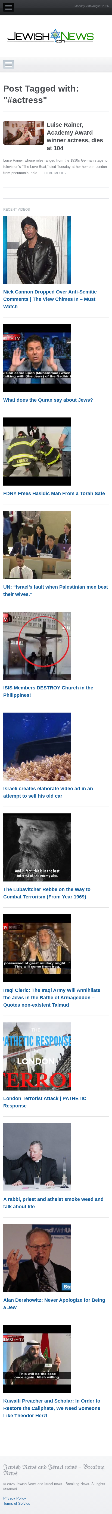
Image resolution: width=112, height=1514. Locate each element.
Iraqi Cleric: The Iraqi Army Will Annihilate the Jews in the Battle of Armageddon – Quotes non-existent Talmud (51, 998)
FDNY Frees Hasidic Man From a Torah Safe (54, 493)
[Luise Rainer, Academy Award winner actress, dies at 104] (23, 133)
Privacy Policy (14, 1498)
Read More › (55, 172)
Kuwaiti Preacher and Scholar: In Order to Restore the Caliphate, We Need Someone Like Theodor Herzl (51, 1408)
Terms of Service (16, 1503)
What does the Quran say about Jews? (48, 400)
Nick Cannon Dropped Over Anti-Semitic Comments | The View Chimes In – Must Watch (50, 299)
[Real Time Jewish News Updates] (50, 36)
